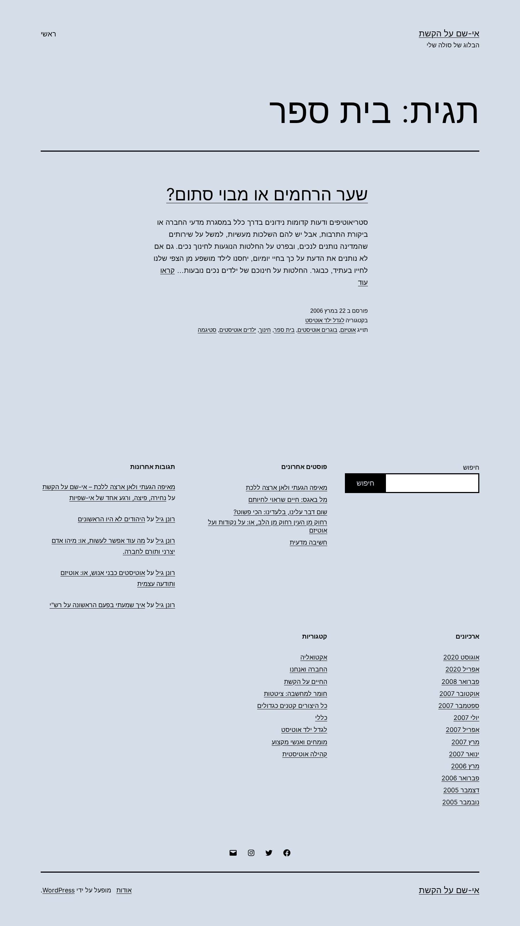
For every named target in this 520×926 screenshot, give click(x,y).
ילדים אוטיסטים (237, 330)
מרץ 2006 (465, 766)
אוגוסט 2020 (461, 657)
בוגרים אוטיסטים (317, 330)
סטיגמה (207, 330)
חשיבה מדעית (308, 542)
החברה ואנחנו (308, 669)
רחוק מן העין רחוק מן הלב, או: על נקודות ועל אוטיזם (267, 526)
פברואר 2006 (460, 778)
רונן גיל (165, 519)
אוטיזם (348, 330)
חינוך (265, 330)
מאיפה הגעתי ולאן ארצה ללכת (286, 487)
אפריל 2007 (462, 729)
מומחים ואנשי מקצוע (299, 742)
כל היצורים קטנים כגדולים (292, 705)
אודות (124, 890)
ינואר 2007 (464, 754)
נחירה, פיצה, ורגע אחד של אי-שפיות (117, 498)
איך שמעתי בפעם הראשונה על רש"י (97, 605)
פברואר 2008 (460, 681)
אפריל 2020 (462, 669)
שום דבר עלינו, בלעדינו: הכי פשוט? (280, 512)
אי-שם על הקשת (449, 33)
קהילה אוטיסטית (304, 754)
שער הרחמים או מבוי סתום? (267, 194)
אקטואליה (313, 657)
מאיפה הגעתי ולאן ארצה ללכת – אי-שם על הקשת (108, 487)
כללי (321, 717)
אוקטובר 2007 (459, 693)
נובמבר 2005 (460, 802)
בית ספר (284, 330)
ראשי (48, 34)
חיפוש (471, 467)
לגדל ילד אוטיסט (324, 320)
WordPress (58, 890)
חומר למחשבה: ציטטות (295, 693)
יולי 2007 (466, 717)
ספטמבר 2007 (458, 705)
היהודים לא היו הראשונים (111, 519)
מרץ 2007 (465, 742)
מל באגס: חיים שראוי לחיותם (287, 499)
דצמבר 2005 (461, 790)
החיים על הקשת (305, 681)
